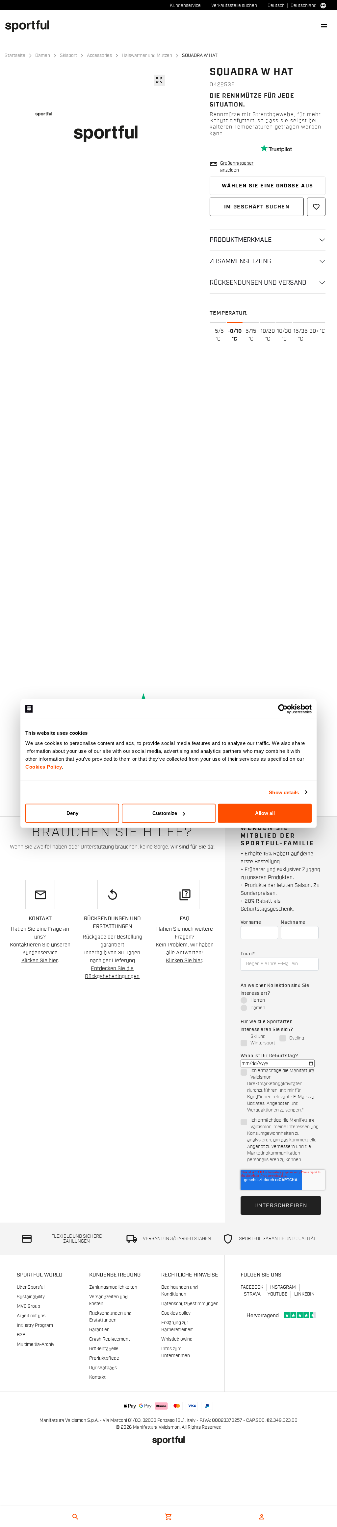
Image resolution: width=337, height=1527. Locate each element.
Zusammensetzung (240, 261)
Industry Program (35, 1325)
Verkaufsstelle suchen (234, 5)
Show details (284, 792)
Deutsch (276, 5)
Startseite (15, 55)
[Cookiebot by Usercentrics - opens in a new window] (283, 709)
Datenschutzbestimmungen (190, 1303)
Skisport (68, 55)
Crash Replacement (109, 1339)
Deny (72, 813)
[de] (29, 26)
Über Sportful (30, 1287)
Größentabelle (103, 1349)
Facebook (252, 1287)
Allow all (265, 813)
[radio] (280, 1001)
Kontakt (97, 1377)
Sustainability (31, 1297)
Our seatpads (103, 1368)
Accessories (99, 55)
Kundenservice (185, 5)
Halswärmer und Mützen (147, 55)
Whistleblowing (177, 1339)
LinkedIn (304, 1294)
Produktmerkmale (241, 240)
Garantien (99, 1329)
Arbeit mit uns (31, 1316)
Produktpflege (104, 1358)
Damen (42, 55)
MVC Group (28, 1306)
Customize (164, 813)
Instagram (283, 1287)
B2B (21, 1335)
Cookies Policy (43, 767)
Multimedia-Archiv (35, 1344)
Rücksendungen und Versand (258, 282)
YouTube (277, 1294)
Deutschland (304, 5)
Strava (252, 1294)
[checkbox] (280, 1004)
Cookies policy (176, 1313)
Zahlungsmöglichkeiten (113, 1287)
